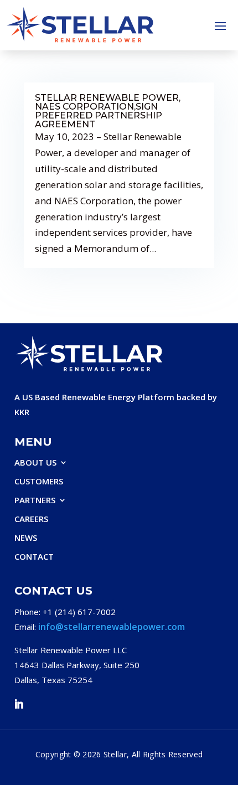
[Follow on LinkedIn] (19, 704)
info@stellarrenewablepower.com (111, 627)
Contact (34, 556)
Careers (31, 519)
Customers (38, 481)
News (25, 538)
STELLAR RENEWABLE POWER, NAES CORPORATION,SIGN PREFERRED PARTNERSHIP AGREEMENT (107, 111)
